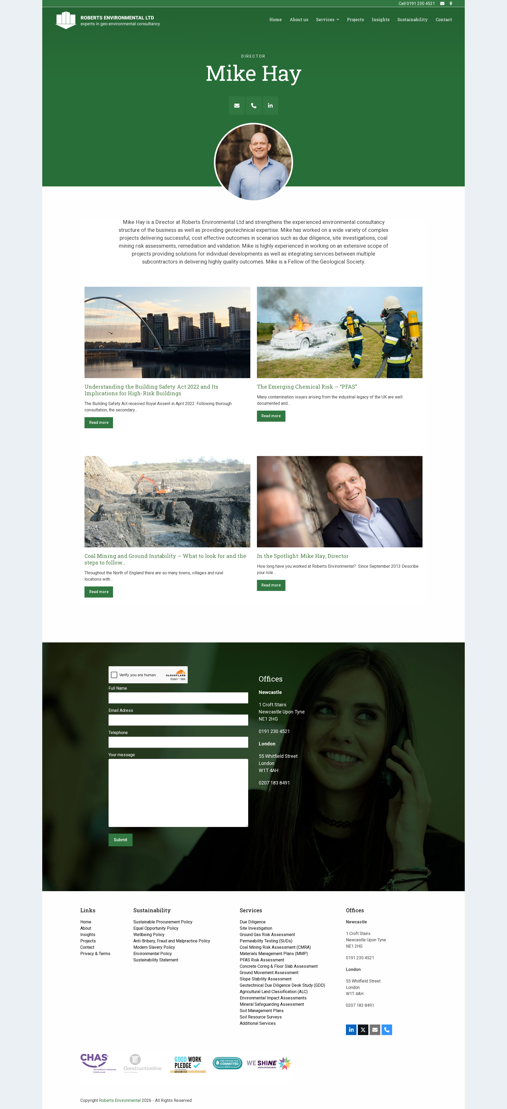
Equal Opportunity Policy (156, 928)
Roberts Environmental (120, 1100)
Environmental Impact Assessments (273, 997)
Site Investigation (256, 928)
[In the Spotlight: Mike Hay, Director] (340, 501)
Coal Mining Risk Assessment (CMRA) (275, 947)
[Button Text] (237, 105)
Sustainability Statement (155, 959)
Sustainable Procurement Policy (163, 921)
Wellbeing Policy (149, 934)
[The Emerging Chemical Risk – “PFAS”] (340, 332)
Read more (99, 422)
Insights (87, 934)
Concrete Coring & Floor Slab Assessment (279, 966)
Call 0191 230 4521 (417, 3)
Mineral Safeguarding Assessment (272, 1004)
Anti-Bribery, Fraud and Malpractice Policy (171, 940)
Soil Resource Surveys (261, 1016)
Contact (87, 947)
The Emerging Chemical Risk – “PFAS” (307, 386)
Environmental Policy (152, 953)
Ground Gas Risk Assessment (267, 934)
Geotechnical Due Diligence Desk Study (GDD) (282, 985)
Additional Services (258, 1023)
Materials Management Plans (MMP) (274, 953)
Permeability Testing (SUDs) (266, 940)
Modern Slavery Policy (154, 947)
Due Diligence (253, 921)
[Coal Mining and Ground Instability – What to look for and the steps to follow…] (167, 501)
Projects (88, 940)
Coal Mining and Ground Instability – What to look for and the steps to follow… (165, 559)
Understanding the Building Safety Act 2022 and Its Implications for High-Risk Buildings (151, 390)
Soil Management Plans (262, 1010)
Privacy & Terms (95, 953)
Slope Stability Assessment (266, 978)
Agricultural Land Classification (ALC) (274, 991)
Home (85, 921)
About (85, 928)
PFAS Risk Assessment (262, 959)
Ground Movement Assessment (269, 972)
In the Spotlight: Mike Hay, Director (303, 555)
